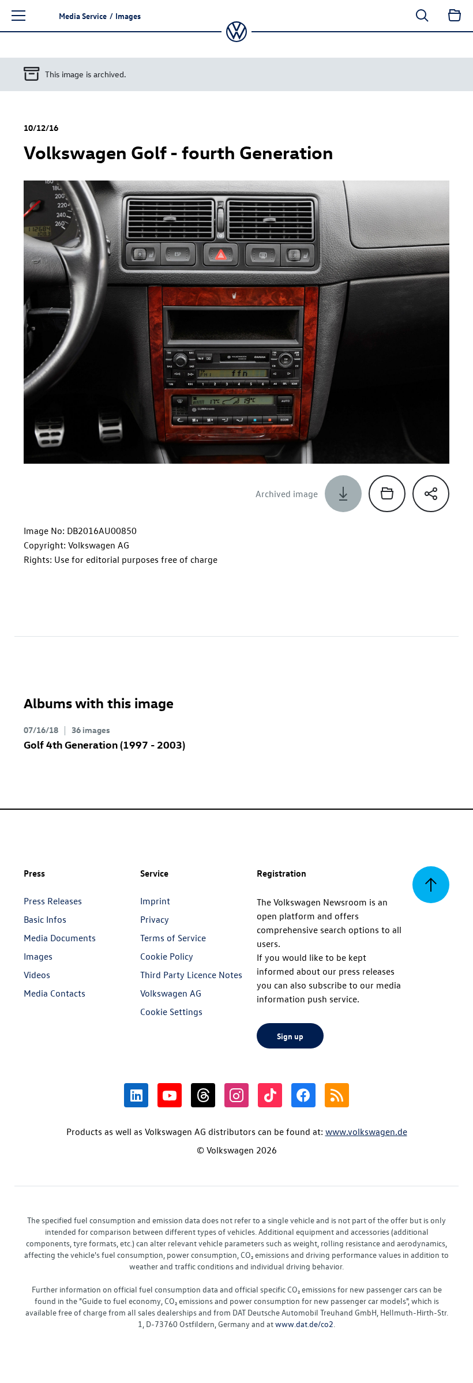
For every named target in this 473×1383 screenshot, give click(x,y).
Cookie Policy (166, 956)
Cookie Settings (171, 1011)
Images (38, 956)
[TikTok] (270, 1095)
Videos (37, 974)
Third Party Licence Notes (191, 974)
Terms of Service (173, 938)
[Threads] (203, 1095)
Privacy (154, 919)
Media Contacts (54, 993)
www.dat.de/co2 (304, 1323)
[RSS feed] (337, 1095)
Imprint (155, 901)
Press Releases (53, 901)
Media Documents (60, 938)
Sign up (290, 1036)
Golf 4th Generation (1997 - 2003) (104, 744)
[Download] (343, 493)
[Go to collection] (454, 15)
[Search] (422, 15)
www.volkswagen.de (366, 1131)
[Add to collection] (387, 493)
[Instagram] (236, 1095)
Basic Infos (45, 919)
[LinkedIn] (136, 1095)
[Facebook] (303, 1095)
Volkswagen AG (170, 993)
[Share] (430, 493)
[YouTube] (169, 1095)
